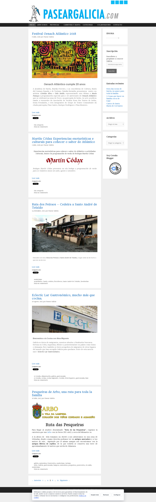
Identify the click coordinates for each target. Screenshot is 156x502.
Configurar (117, 495)
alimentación (46, 376)
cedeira (50, 281)
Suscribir (111, 71)
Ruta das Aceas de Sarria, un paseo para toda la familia (115, 91)
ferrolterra (58, 281)
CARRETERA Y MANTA (72, 25)
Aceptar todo (95, 495)
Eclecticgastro (70, 378)
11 (58, 480)
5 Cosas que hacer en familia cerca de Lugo (115, 98)
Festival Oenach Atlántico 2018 (54, 33)
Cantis (45, 281)
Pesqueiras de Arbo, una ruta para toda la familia (62, 393)
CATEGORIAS (88, 25)
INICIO (32, 25)
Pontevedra (52, 463)
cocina (43, 378)
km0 (86, 378)
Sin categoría (38, 125)
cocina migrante (52, 378)
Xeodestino (85, 281)
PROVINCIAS (54, 25)
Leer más (35, 112)
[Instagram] (121, 2)
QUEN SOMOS (42, 25)
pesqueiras (72, 465)
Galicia (40, 465)
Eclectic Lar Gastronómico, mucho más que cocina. (63, 296)
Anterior (36, 480)
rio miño (89, 465)
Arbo (49, 432)
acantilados (38, 281)
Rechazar (106, 495)
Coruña (61, 378)
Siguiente (65, 480)
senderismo (38, 279)
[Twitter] (117, 2)
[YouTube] (126, 2)
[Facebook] (113, 2)
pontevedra (81, 465)
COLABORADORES (104, 25)
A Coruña (37, 376)
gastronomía (61, 376)
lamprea (56, 465)
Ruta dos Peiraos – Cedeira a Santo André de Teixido (64, 206)
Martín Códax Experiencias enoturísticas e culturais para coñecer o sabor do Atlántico (63, 140)
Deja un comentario (41, 127)
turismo (68, 463)
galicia (53, 376)
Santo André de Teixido (71, 281)
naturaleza (43, 463)
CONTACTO (117, 25)
